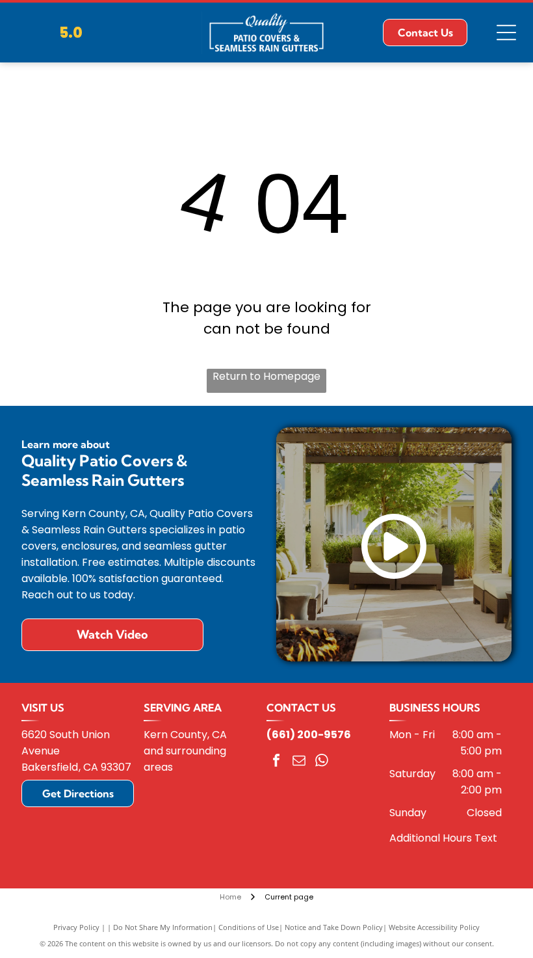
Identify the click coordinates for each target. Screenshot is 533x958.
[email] (299, 762)
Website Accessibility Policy (434, 927)
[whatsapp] (322, 762)
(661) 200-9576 (308, 734)
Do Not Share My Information (163, 927)
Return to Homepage (266, 376)
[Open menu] (506, 32)
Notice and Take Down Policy (334, 927)
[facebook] (276, 762)
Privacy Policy (76, 927)
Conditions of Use (248, 927)
